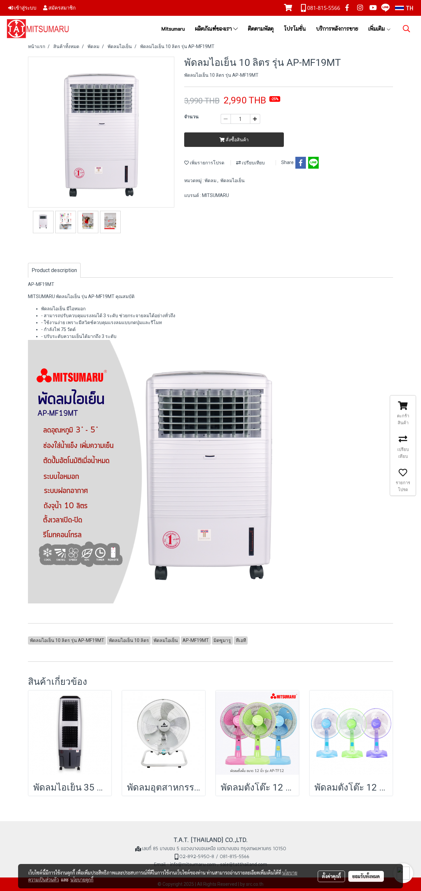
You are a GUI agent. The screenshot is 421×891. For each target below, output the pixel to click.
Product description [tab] (54, 270)
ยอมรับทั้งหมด (366, 876)
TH (408, 8)
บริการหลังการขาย (337, 28)
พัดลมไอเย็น (232, 180)
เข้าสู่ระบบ (25, 7)
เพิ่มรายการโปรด (206, 162)
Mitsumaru (173, 28)
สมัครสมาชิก (61, 7)
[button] (406, 28)
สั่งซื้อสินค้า (237, 139)
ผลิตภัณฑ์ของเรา (214, 28)
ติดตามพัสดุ (261, 28)
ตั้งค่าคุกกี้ (331, 876)
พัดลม (211, 180)
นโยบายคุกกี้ (81, 879)
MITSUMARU (215, 195)
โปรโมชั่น (295, 28)
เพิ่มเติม (377, 28)
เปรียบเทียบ (253, 162)
